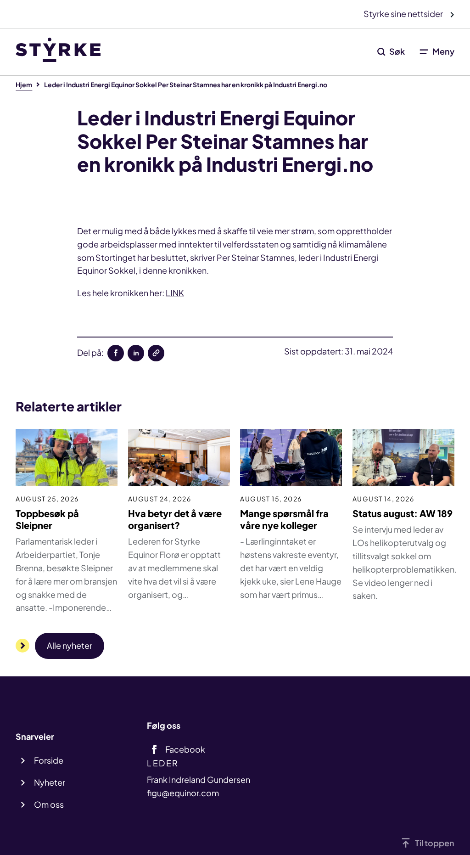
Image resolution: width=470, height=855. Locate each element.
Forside (48, 760)
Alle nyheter (69, 645)
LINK (175, 292)
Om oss (49, 804)
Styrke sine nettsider (404, 13)
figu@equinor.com (183, 793)
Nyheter (49, 782)
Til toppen (434, 843)
